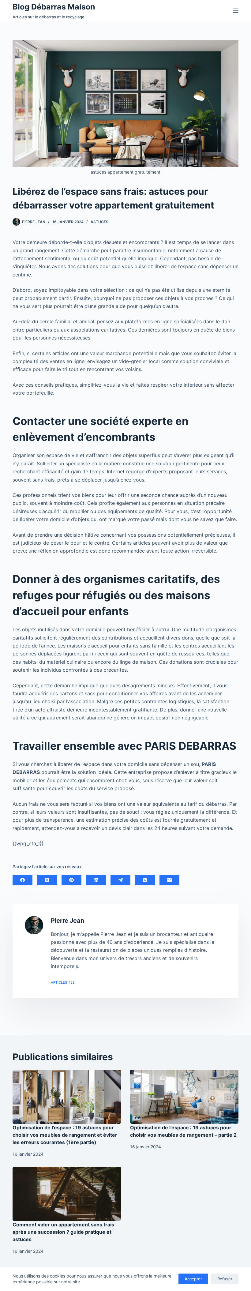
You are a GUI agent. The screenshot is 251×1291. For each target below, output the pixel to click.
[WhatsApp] (145, 880)
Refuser (224, 1278)
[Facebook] (22, 880)
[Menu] (235, 10)
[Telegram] (120, 880)
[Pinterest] (71, 880)
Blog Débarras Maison (54, 6)
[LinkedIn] (96, 880)
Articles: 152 (63, 982)
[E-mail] (169, 880)
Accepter (193, 1278)
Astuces (99, 222)
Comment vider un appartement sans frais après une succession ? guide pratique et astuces (63, 1232)
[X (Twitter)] (47, 880)
